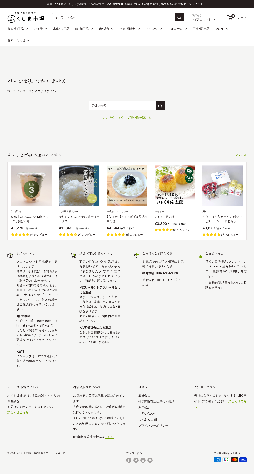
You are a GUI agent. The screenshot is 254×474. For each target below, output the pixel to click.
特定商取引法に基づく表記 (156, 401)
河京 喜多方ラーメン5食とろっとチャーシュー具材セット (222, 219)
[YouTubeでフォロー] (150, 460)
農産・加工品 (15, 28)
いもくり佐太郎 (164, 216)
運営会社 (144, 395)
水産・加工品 (61, 28)
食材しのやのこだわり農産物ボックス (79, 219)
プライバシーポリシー (153, 425)
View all (241, 155)
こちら (109, 436)
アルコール (175, 28)
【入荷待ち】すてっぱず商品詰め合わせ (127, 219)
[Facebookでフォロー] (128, 460)
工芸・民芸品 (201, 28)
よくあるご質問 (148, 419)
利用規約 (144, 407)
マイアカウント (201, 19)
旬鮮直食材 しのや (69, 211)
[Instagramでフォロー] (143, 460)
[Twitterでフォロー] (136, 460)
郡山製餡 (16, 211)
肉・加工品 (82, 28)
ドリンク (152, 28)
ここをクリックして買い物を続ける (127, 117)
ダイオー (159, 211)
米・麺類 (104, 28)
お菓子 (38, 28)
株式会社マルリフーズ (119, 211)
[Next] (246, 201)
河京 (204, 211)
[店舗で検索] (160, 105)
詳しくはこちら (17, 412)
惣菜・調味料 (127, 28)
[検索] (179, 17)
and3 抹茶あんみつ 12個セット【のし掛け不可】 (31, 219)
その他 (219, 28)
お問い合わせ (16, 40)
